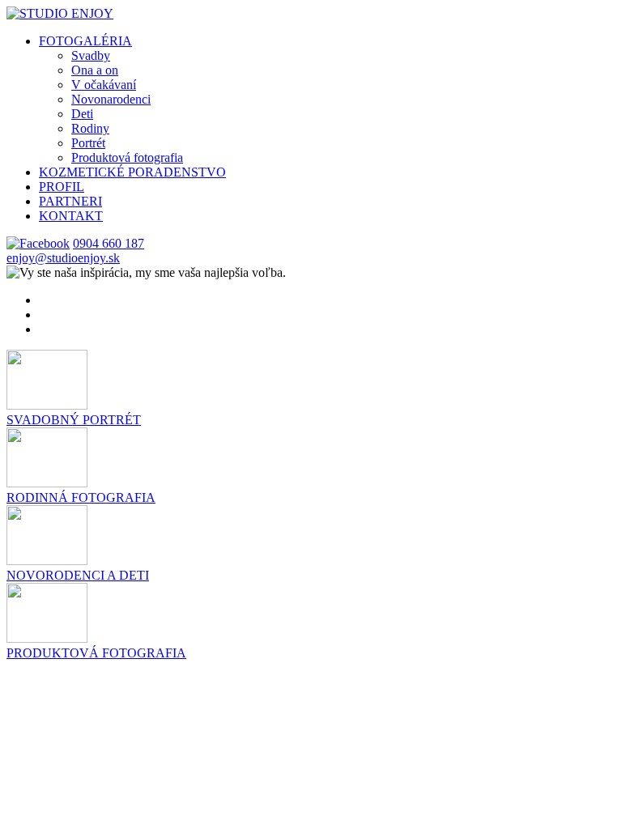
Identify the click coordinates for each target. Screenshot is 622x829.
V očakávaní (103, 84)
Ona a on (94, 70)
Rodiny (90, 128)
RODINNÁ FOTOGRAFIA (81, 497)
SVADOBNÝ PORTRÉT (73, 420)
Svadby (90, 55)
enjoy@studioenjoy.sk (63, 258)
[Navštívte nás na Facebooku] (38, 243)
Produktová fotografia (127, 157)
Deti (82, 114)
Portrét (88, 143)
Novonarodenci (111, 99)
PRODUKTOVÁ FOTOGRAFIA (96, 653)
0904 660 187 (108, 243)
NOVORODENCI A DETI (77, 575)
